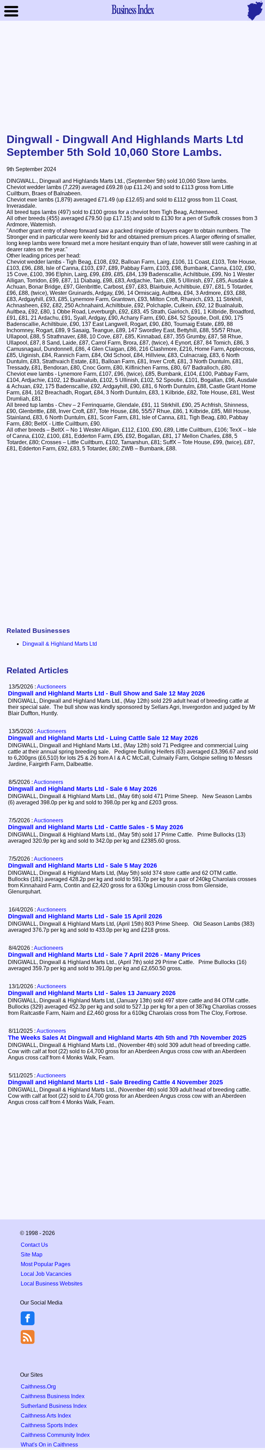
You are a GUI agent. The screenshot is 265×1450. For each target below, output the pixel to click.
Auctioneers (51, 687)
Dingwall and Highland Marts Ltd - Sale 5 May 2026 (82, 865)
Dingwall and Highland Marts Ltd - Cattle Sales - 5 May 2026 (95, 827)
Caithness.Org (38, 1387)
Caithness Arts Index (46, 1416)
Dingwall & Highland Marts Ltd (59, 644)
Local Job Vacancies (46, 1274)
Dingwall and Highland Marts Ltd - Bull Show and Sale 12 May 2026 (106, 693)
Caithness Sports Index (49, 1425)
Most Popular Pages (45, 1264)
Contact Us (34, 1245)
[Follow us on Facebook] (28, 1323)
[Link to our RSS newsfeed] (28, 1336)
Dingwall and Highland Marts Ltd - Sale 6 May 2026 (82, 788)
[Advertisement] (132, 77)
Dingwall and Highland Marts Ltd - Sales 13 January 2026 (92, 993)
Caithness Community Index (55, 1435)
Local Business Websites (51, 1284)
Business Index (132, 9)
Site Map (31, 1254)
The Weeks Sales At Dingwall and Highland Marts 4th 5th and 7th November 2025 (127, 1037)
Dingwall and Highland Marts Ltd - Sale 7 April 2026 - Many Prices (104, 954)
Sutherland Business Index (54, 1406)
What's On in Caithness (49, 1445)
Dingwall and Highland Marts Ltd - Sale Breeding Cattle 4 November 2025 (115, 1082)
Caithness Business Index (53, 1396)
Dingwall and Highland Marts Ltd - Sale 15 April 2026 (85, 916)
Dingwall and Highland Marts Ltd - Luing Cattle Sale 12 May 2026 (103, 738)
